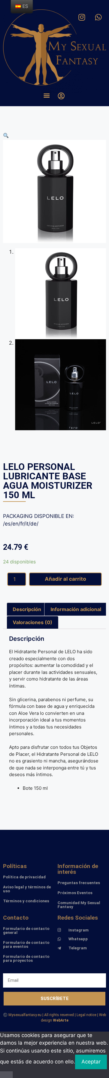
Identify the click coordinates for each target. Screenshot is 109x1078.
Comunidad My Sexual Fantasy (79, 905)
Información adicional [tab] (76, 609)
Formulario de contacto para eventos (26, 944)
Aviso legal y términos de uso (27, 889)
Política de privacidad (24, 877)
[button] (46, 95)
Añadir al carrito (65, 579)
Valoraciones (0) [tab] (32, 622)
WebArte (60, 1020)
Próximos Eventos (75, 892)
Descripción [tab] (27, 609)
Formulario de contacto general (26, 930)
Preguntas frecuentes (79, 882)
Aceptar (91, 1062)
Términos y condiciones (26, 901)
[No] (6, 1074)
